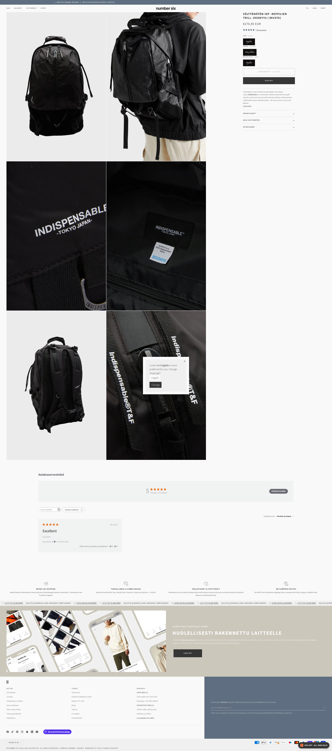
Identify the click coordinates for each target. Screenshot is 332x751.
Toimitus (9, 697)
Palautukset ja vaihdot (14, 701)
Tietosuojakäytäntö (13, 714)
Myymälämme (249, 127)
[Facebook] (7, 732)
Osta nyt (269, 80)
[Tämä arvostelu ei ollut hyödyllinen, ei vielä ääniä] (115, 546)
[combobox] (279, 516)
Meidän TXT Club (78, 701)
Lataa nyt (188, 653)
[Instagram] (22, 732)
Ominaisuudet (249, 113)
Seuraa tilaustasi (12, 705)
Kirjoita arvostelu (279, 491)
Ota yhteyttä (10, 692)
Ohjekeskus (10, 718)
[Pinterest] (17, 732)
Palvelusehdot (77, 718)
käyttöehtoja (278, 713)
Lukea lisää (247, 106)
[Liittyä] (323, 707)
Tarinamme (76, 692)
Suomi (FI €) (14, 742)
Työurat (74, 709)
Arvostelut (75, 714)
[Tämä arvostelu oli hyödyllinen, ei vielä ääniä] (111, 546)
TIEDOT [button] (75, 688)
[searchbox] (47, 510)
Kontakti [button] (141, 688)
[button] (18, 8)
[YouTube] (37, 732)
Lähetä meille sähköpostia (146, 709)
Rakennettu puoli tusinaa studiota (101, 748)
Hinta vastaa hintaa (13, 709)
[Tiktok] (12, 732)
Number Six (14, 748)
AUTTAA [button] (9, 688)
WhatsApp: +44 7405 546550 (147, 701)
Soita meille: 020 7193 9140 (147, 697)
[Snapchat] (27, 732)
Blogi (74, 705)
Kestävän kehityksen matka (82, 697)
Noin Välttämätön (251, 120)
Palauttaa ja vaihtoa (144, 714)
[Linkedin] (32, 732)
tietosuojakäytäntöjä (264, 713)
